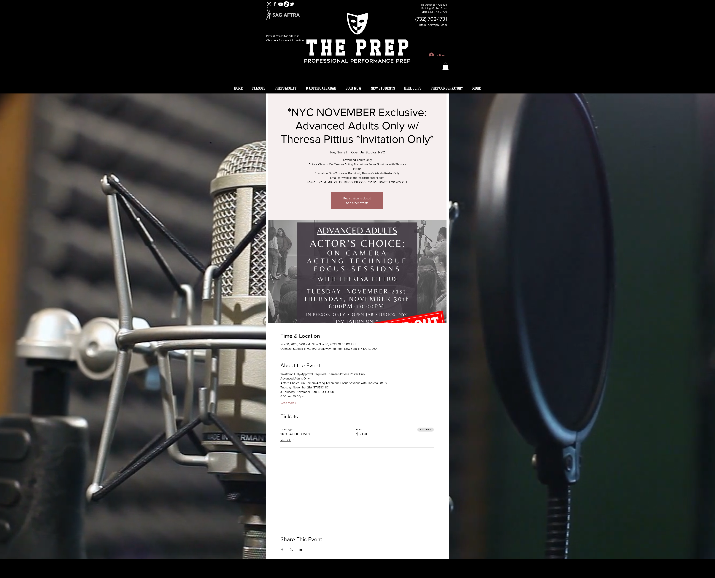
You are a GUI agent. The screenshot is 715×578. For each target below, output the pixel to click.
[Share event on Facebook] (282, 549)
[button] (445, 66)
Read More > (288, 402)
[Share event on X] (291, 549)
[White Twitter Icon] (292, 4)
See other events (357, 202)
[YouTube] (280, 4)
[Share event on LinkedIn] (300, 549)
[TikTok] (286, 4)
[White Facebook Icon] (275, 4)
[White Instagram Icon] (269, 4)
